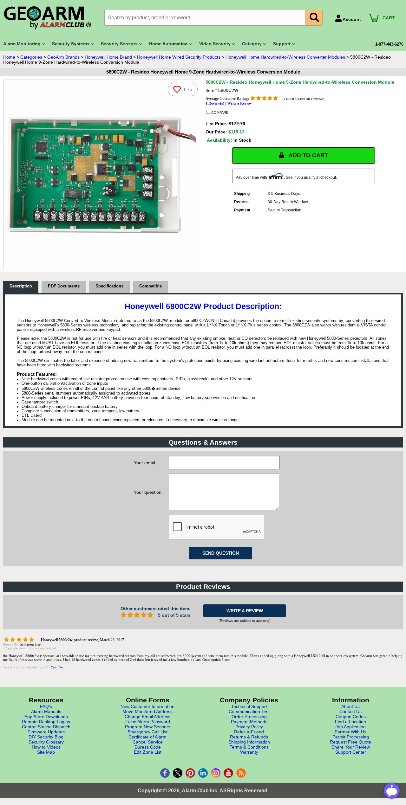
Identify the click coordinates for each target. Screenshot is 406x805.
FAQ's (46, 706)
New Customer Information (147, 706)
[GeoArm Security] (50, 18)
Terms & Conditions (249, 747)
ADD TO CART (307, 155)
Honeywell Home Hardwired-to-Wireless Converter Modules (285, 57)
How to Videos (46, 747)
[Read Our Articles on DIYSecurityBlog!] (241, 773)
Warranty (249, 752)
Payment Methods (249, 721)
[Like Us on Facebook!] (165, 773)
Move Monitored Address (147, 711)
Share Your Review (350, 747)
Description (21, 286)
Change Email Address (147, 716)
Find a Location (350, 721)
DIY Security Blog (46, 736)
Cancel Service (148, 741)
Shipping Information (249, 741)
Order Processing (249, 716)
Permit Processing (350, 736)
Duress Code (147, 747)
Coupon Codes (351, 716)
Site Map (46, 752)
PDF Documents (64, 286)
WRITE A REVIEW (244, 610)
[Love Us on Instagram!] (215, 773)
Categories (31, 57)
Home (9, 57)
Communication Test (249, 711)
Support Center (350, 752)
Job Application (351, 726)
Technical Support (249, 706)
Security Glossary (46, 741)
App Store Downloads (46, 716)
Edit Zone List (147, 752)
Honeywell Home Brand (108, 57)
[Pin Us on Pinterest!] (190, 773)
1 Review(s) (215, 103)
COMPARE (219, 112)
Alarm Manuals (46, 711)
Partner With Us (350, 731)
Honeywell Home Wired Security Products (178, 57)
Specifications (109, 286)
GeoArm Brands (63, 57)
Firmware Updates (46, 731)
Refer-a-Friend (249, 731)
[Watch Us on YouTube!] (228, 773)
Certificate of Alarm (147, 736)
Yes (53, 667)
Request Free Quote (350, 741)
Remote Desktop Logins (46, 721)
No (61, 667)
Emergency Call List (147, 731)
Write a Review (239, 103)
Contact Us (350, 711)
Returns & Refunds (249, 736)
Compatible (150, 286)
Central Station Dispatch (46, 726)
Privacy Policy (249, 726)
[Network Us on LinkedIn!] (203, 773)
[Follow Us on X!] (177, 773)
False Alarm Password (147, 721)
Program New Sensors (147, 726)
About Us (350, 706)
